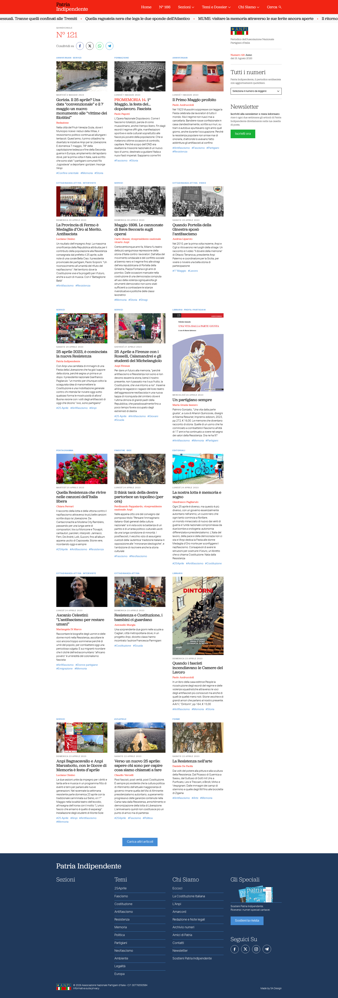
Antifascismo (182, 148)
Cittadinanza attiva (69, 183)
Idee (129, 450)
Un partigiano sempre (192, 399)
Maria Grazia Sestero (185, 405)
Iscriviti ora (243, 133)
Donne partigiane (87, 665)
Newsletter (180, 950)
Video (202, 183)
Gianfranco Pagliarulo (185, 502)
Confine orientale (68, 173)
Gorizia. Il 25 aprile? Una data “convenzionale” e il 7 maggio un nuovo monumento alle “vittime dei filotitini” (81, 108)
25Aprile (63, 549)
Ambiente (121, 958)
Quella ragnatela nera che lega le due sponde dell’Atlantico (125, 18)
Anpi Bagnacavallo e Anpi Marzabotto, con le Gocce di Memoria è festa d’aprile (81, 765)
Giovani (153, 416)
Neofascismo (139, 556)
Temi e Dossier (214, 7)
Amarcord (179, 911)
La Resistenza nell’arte (192, 761)
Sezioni (184, 7)
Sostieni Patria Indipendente (192, 958)
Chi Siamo (247, 7)
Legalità (119, 966)
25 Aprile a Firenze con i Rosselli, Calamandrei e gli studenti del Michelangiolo (138, 356)
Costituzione (214, 563)
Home (146, 7)
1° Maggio (180, 271)
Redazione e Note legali (189, 919)
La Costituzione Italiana (189, 896)
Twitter (245, 949)
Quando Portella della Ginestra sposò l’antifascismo (192, 229)
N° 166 (164, 7)
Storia (99, 173)
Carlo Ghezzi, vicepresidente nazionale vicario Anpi (137, 240)
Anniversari (63, 58)
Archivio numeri (183, 927)
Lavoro (194, 271)
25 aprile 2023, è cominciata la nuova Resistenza (81, 354)
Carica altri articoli (140, 841)
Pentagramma (64, 450)
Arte (195, 798)
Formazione (121, 58)
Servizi (77, 58)
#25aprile (120, 719)
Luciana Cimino (65, 239)
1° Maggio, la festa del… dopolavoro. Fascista (132, 104)
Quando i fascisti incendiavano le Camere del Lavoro (198, 667)
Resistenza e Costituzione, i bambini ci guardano (138, 617)
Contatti (178, 943)
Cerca (272, 7)
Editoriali (179, 450)
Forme (176, 719)
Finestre (119, 450)
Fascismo (121, 160)
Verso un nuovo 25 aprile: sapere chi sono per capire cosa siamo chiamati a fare (138, 765)
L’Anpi (177, 904)
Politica (148, 818)
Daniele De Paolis (183, 766)
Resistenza (180, 151)
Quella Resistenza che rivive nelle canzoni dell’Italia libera (81, 497)
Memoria (87, 173)
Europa (119, 974)
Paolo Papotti (122, 114)
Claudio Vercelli (123, 775)
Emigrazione (65, 668)
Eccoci (177, 888)
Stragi (144, 300)
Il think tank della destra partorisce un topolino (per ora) (138, 497)
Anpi (93, 408)
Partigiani (213, 148)
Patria (72, 6)
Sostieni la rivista (247, 920)
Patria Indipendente (68, 361)
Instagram (256, 949)
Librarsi (178, 310)
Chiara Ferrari (65, 506)
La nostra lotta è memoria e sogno (197, 494)
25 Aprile (63, 408)
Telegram (267, 949)
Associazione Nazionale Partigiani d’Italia (104, 985)
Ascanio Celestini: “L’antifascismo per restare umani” (80, 619)
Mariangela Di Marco (69, 629)
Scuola (120, 420)
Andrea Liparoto (182, 239)
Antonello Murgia (124, 625)
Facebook (235, 949)
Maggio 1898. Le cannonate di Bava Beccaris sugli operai (138, 229)
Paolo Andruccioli (183, 105)
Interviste (89, 183)
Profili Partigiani (195, 310)
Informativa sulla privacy (86, 988)
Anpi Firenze (122, 366)
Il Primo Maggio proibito (194, 99)
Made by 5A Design (271, 988)
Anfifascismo (80, 408)
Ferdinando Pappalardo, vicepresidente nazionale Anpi (138, 508)
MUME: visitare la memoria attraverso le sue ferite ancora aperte (243, 18)
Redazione (62, 122)
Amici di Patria (182, 935)
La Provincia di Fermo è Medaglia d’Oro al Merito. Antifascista (79, 229)
